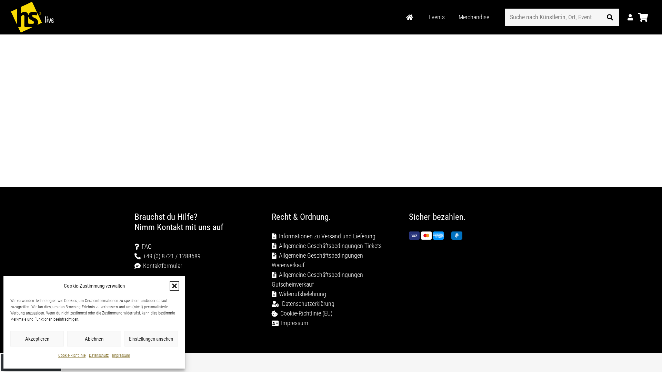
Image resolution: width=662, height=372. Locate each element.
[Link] (409, 17)
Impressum (121, 355)
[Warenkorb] (643, 17)
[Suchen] (610, 17)
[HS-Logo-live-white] (32, 17)
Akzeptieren (37, 339)
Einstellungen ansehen (151, 339)
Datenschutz (99, 355)
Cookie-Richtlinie (72, 355)
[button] (174, 285)
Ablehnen (94, 339)
